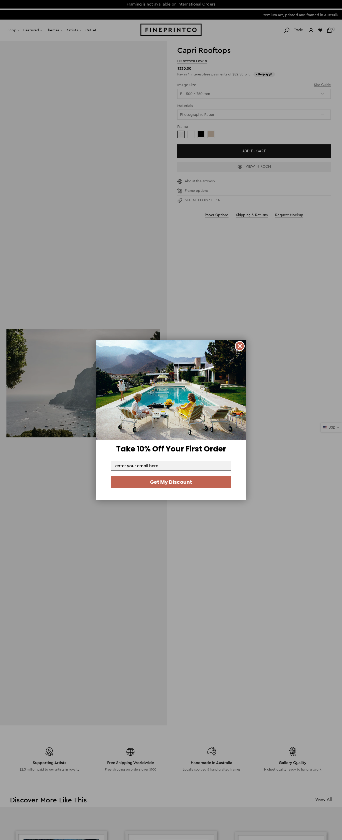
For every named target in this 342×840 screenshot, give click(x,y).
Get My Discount (171, 482)
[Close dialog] (239, 346)
